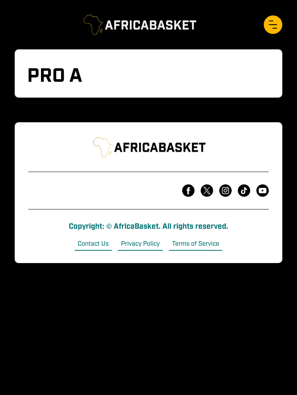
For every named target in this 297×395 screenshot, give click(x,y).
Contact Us (93, 243)
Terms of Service (195, 243)
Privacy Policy (140, 243)
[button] (273, 24)
